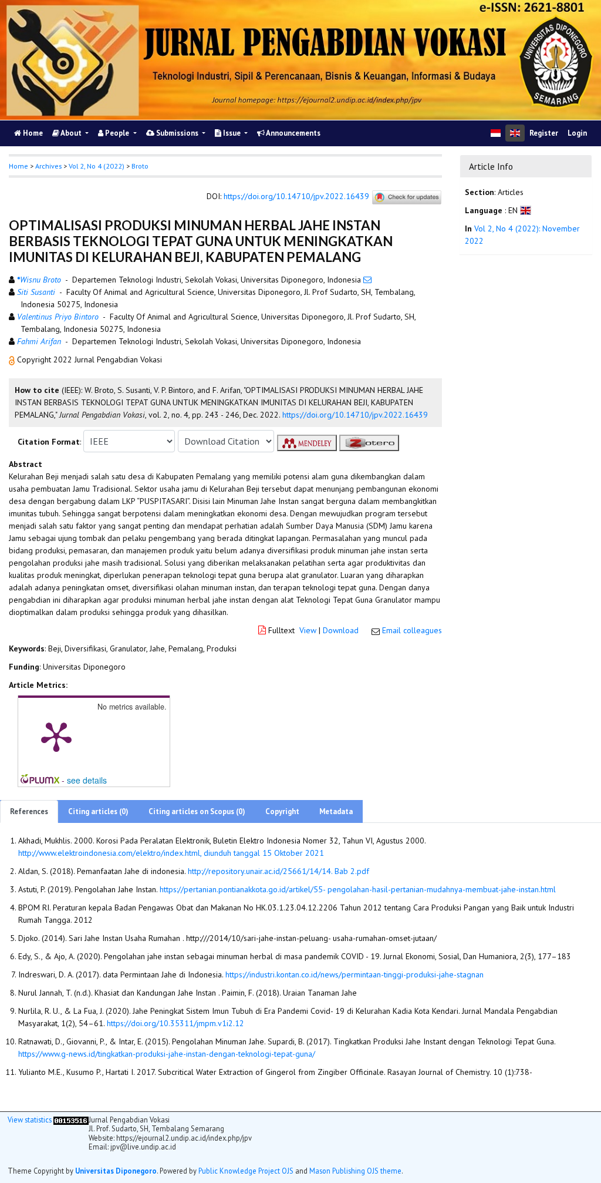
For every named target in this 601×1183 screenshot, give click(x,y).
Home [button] (18, 166)
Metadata (336, 811)
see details (87, 780)
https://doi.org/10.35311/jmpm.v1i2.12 (175, 1023)
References (29, 811)
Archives (48, 166)
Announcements (292, 133)
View (307, 630)
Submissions (177, 133)
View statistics (30, 1119)
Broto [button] (139, 166)
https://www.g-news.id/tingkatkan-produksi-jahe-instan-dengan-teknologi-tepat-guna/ (166, 1053)
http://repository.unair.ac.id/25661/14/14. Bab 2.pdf (278, 871)
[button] (13, 359)
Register (543, 133)
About (71, 133)
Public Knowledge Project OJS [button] (245, 1170)
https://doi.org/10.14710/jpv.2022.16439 (296, 196)
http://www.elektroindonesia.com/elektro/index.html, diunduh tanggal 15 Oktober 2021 (171, 853)
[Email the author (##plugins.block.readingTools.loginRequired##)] (367, 279)
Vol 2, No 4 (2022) (96, 166)
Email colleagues (412, 630)
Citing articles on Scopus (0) (196, 811)
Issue (231, 133)
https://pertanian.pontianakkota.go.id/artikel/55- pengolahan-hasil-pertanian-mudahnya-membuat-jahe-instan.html (358, 889)
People (117, 133)
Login (577, 133)
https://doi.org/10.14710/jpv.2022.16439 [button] (355, 414)
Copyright (282, 811)
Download (341, 630)
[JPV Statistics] (71, 1119)
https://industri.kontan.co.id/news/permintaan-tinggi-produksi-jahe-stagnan (354, 974)
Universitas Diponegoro (116, 1170)
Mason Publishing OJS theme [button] (355, 1170)
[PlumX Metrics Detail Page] (56, 736)
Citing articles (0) (98, 811)
